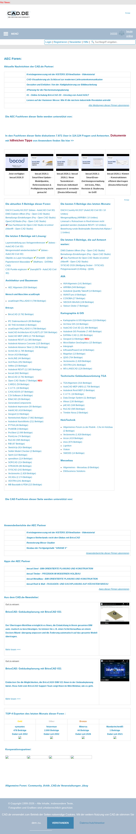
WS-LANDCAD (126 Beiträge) (77, 368)
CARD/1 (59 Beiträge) (18, 384)
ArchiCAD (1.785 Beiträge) (21, 351)
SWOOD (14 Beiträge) (73, 453)
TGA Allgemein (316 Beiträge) (77, 383)
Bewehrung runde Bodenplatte (75, 229)
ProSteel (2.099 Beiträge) (20, 432)
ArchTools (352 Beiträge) (20, 362)
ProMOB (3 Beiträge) (18, 429)
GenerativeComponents (19, 403)
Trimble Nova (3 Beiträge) (75, 412)
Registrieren (60, 41)
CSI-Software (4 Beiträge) (20, 395)
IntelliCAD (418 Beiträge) (20, 410)
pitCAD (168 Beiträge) (73, 405)
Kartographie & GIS (72, 313)
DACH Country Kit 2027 (72, 210)
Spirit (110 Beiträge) (17, 455)
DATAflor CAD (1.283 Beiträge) (78, 335)
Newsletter (75, 41)
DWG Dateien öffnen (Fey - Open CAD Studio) (27, 214)
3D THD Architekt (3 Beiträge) (22, 325)
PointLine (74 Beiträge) (19, 436)
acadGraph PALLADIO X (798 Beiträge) (27, 301)
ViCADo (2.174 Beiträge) (20, 477)
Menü (14, 33)
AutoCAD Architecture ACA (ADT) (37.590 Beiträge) (32, 332)
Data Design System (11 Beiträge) (79, 398)
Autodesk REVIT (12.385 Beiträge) (24, 340)
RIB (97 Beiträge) (16, 444)
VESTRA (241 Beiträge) (19, 481)
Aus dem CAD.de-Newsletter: (21, 597)
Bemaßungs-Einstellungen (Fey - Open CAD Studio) (30, 217)
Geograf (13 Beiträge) (18, 414)
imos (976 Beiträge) (72, 442)
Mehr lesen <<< (13, 649)
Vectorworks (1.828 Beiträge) (22, 473)
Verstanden (60, 822)
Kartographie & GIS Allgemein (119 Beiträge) (84, 320)
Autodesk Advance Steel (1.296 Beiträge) (28, 347)
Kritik (46, 785)
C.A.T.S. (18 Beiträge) (18, 388)
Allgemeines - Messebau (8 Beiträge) (81, 467)
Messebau (67, 460)
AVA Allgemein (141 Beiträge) (77, 283)
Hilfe (85, 41)
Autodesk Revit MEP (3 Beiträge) (79, 390)
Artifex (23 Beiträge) (17, 366)
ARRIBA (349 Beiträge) (74, 287)
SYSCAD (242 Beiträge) (19, 470)
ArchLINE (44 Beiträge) (19, 358)
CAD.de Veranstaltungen (66, 785)
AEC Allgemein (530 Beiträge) (22, 287)
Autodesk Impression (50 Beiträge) (24, 406)
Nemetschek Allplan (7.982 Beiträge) (25, 418)
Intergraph (68, 346)
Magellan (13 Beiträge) (74, 354)
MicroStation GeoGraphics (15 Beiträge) (82, 342)
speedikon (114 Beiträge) (20, 458)
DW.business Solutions (74, 471)
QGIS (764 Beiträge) (73, 357)
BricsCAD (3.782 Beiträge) (21, 314)
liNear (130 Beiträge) (73, 401)
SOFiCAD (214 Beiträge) (20, 462)
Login (48, 41)
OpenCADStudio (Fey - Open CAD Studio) (25, 221)
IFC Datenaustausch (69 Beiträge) (24, 321)
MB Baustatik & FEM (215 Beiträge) (25, 484)
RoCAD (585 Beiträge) (19, 440)
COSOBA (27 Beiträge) (74, 298)
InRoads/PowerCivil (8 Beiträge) (78, 350)
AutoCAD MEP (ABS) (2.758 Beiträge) (26, 336)
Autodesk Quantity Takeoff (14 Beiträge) (82, 291)
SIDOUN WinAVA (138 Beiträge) (78, 302)
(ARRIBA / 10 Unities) (87, 217)
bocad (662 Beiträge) (18, 373)
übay (85, 785)
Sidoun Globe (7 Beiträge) (75, 306)
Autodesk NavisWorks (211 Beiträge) (25, 421)
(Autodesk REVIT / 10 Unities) (91, 225)
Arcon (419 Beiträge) (18, 354)
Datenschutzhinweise (92, 822)
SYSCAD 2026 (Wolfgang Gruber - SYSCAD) (82, 265)
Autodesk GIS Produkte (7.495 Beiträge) (82, 331)
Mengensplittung (69, 217)
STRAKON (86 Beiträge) (20, 466)
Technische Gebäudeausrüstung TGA (83, 375)
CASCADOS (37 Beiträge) (20, 392)
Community (35, 785)
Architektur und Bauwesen (21, 280)
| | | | (67, 41)
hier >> (70, 140)
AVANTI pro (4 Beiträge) (74, 295)
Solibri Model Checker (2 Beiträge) (24, 451)
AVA (63, 276)
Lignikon (67, 445)
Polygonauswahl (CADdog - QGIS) (77, 269)
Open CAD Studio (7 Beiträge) (22, 380)
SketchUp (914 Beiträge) (20, 447)
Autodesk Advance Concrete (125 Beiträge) (29, 343)
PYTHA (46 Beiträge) (18, 425)
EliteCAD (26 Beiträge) (19, 399)
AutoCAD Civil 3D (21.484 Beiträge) (80, 328)
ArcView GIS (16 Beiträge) (75, 324)
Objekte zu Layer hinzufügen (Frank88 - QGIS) (29, 258)
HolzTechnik (68, 420)
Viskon (66, 449)
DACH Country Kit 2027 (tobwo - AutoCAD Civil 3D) (30, 210)
